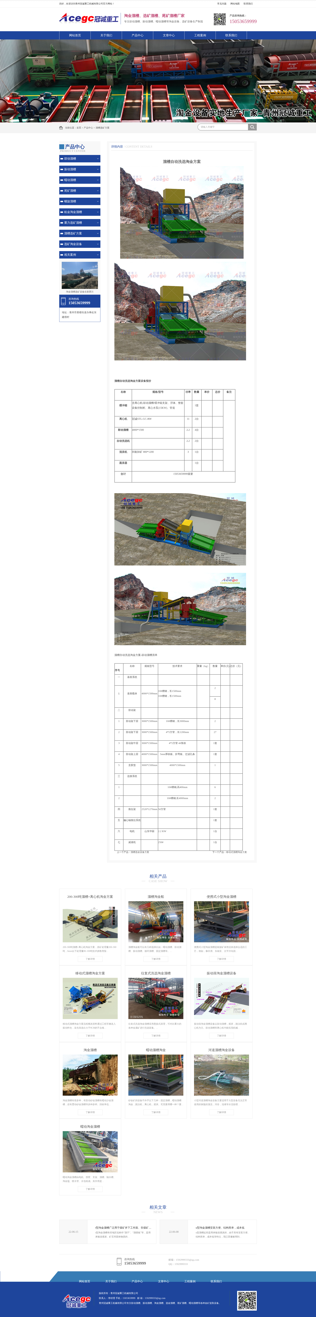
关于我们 (106, 35)
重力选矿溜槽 (73, 222)
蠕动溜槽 (70, 180)
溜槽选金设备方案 (140, 852)
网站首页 (75, 35)
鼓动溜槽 (70, 158)
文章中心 (169, 35)
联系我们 (248, 3)
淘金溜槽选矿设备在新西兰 (80, 292)
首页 (79, 128)
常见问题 (221, 3)
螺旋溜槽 (70, 201)
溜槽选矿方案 (102, 128)
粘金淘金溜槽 (73, 212)
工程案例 (200, 35)
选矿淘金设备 (73, 244)
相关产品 (158, 878)
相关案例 (70, 254)
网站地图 (235, 3)
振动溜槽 (70, 169)
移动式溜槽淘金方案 (236, 852)
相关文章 (158, 1209)
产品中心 (138, 35)
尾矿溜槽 (70, 190)
